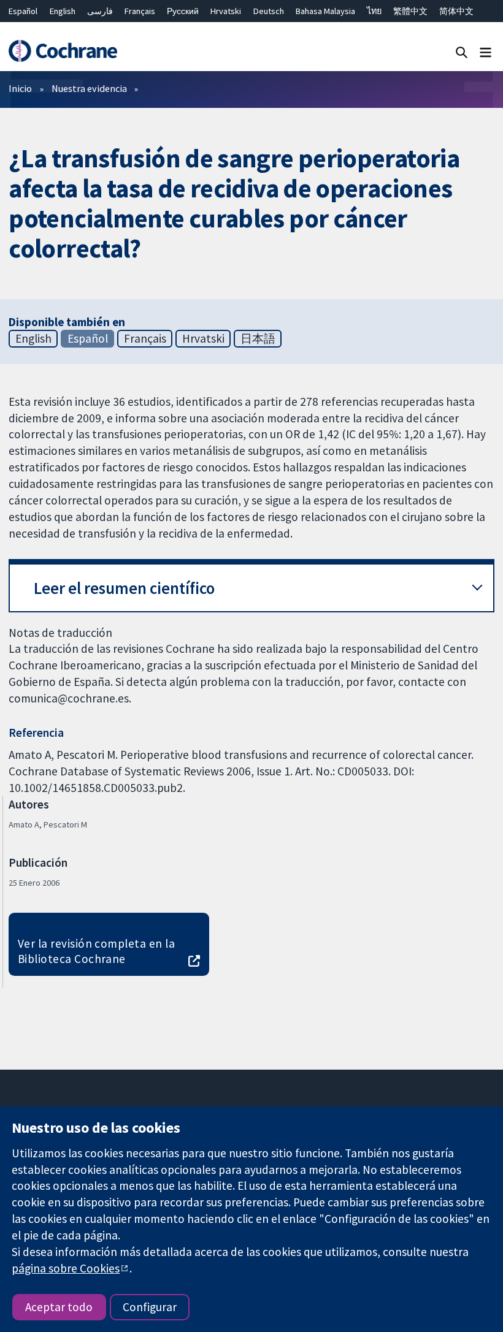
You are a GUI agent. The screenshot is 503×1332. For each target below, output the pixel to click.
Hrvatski (225, 11)
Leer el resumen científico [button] (124, 588)
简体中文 (456, 11)
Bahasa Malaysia (325, 11)
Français (140, 11)
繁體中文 (410, 11)
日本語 (257, 338)
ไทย (374, 11)
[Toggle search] (461, 52)
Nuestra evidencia (89, 88)
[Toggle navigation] (485, 52)
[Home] (63, 51)
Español (23, 11)
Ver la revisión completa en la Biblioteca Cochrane (96, 951)
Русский (183, 11)
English (62, 11)
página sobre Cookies (66, 1268)
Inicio (20, 88)
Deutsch (268, 11)
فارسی (100, 11)
